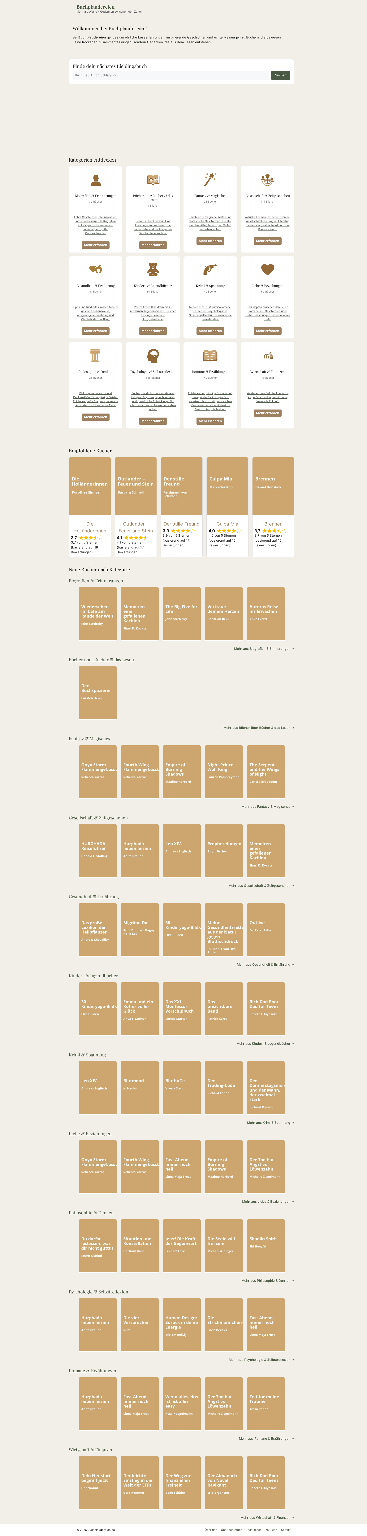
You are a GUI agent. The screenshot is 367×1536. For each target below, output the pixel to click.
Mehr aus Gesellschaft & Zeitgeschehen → (261, 886)
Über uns (211, 1530)
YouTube (271, 1530)
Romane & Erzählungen (92, 1370)
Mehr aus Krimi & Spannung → (270, 1123)
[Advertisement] (181, 116)
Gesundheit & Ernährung (94, 896)
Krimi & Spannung (87, 1055)
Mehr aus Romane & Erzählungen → (266, 1438)
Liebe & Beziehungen (90, 1133)
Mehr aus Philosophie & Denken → (267, 1281)
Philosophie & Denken (91, 1213)
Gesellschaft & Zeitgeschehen (98, 818)
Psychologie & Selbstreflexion (98, 1292)
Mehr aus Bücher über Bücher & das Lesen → (258, 728)
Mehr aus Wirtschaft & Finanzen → (267, 1518)
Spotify (286, 1530)
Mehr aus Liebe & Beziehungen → (268, 1201)
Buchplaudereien (95, 6)
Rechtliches (253, 1530)
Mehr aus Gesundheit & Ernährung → (265, 964)
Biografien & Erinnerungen (96, 581)
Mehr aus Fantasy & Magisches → (268, 806)
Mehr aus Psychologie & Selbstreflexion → (261, 1360)
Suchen (281, 75)
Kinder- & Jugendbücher (93, 975)
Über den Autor (231, 1530)
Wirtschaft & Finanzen (91, 1450)
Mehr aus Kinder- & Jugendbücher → (265, 1044)
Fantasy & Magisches (89, 738)
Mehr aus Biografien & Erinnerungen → (264, 649)
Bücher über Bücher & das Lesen (101, 659)
